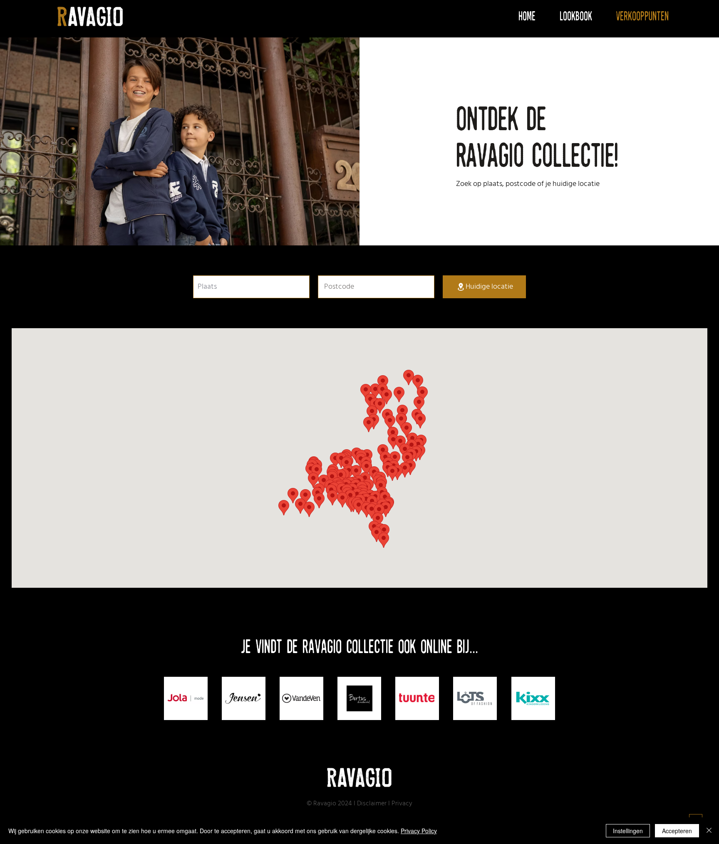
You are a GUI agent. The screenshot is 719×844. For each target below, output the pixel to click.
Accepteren (677, 831)
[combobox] (251, 286)
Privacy (402, 803)
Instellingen (628, 831)
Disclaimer (372, 803)
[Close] (709, 830)
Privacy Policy (419, 831)
